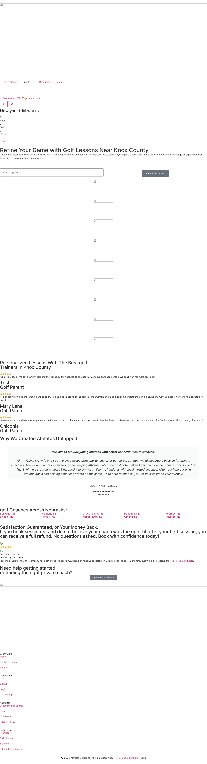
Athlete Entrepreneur (11, 749)
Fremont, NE (49, 513)
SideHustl (5, 743)
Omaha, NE (131, 516)
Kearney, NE (173, 513)
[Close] (12, 104)
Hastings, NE (132, 513)
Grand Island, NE (93, 513)
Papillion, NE (173, 516)
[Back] (4, 104)
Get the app (6, 694)
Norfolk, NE (48, 516)
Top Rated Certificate (181, 560)
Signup (3, 683)
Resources (44, 82)
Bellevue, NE (7, 513)
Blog (2, 711)
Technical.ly (6, 732)
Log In (59, 82)
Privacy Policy (7, 721)
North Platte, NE (93, 516)
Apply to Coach (8, 662)
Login (3, 689)
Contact (4, 678)
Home (3, 656)
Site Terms (5, 716)
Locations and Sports (11, 705)
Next (4, 141)
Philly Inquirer (7, 738)
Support (4, 667)
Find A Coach (10, 82)
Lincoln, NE (6, 516)
